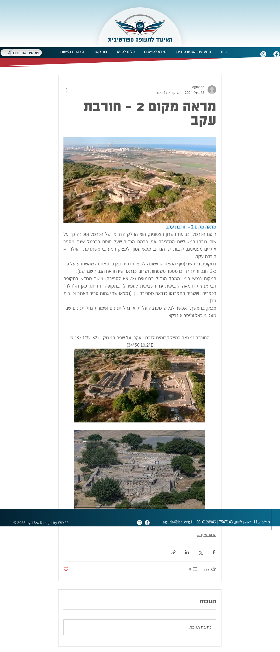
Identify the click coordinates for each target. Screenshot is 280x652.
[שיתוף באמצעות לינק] (173, 552)
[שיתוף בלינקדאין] (186, 552)
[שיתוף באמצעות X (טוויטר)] (200, 552)
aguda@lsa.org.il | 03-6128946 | (188, 522)
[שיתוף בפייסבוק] (213, 552)
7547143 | (243, 522)
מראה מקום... (206, 534)
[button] (193, 51)
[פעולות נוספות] (66, 89)
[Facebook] (276, 54)
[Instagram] (263, 54)
